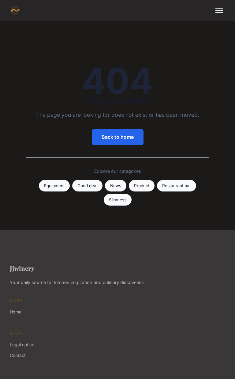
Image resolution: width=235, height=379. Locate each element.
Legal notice (22, 344)
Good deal (87, 185)
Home (15, 311)
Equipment (54, 185)
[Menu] (219, 10)
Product (141, 185)
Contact (18, 355)
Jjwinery (22, 268)
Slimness (117, 199)
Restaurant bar (176, 185)
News (115, 185)
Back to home (118, 137)
